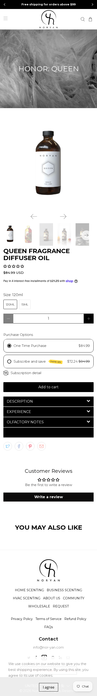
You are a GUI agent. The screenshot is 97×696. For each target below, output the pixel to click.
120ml (10, 304)
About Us (51, 598)
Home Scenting (29, 590)
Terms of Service (48, 619)
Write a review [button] (48, 497)
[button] (92, 4)
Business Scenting (64, 590)
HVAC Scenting (26, 598)
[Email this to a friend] (41, 446)
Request (61, 606)
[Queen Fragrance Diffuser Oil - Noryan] (48, 166)
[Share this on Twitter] (7, 446)
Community (73, 598)
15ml (24, 304)
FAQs (48, 627)
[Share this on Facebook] (19, 446)
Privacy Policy (22, 619)
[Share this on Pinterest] (30, 446)
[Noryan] (48, 19)
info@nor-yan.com (48, 647)
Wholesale (39, 606)
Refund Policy (75, 619)
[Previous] (33, 216)
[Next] (63, 216)
